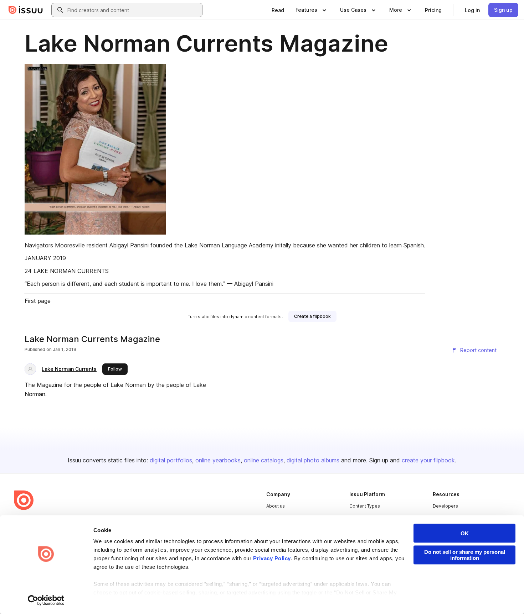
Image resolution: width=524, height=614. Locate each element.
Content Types (364, 506)
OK (465, 533)
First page (38, 300)
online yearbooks (218, 460)
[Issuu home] (26, 10)
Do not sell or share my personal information (464, 555)
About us (275, 506)
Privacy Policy (272, 558)
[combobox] (133, 10)
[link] (278, 10)
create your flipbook (428, 460)
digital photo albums (313, 460)
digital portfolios (171, 460)
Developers (445, 506)
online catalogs (263, 460)
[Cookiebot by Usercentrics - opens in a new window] (46, 600)
